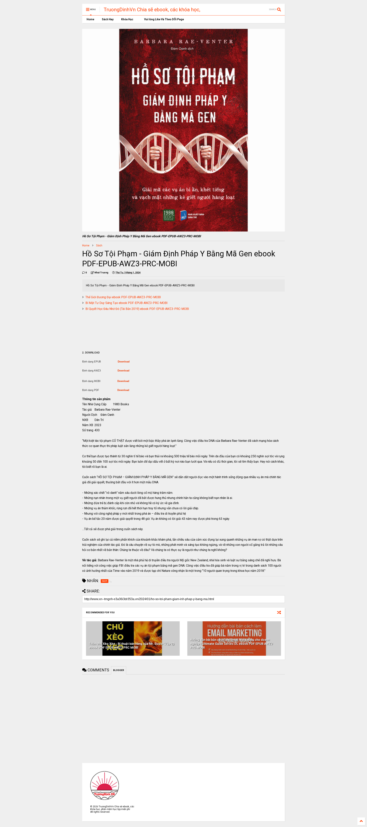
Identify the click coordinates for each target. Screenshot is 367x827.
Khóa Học (127, 19)
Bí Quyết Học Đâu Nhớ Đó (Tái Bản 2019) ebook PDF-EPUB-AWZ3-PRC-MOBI (137, 309)
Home (90, 19)
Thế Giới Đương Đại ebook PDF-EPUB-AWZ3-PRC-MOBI (123, 297)
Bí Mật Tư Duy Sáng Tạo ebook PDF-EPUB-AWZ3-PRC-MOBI (126, 303)
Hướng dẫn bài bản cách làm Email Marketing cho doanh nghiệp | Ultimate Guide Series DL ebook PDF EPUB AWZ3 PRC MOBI (231, 644)
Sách (99, 245)
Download (124, 361)
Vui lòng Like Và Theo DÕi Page (164, 19)
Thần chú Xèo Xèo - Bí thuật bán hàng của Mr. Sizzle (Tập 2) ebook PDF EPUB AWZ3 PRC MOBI (131, 646)
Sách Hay (108, 19)
